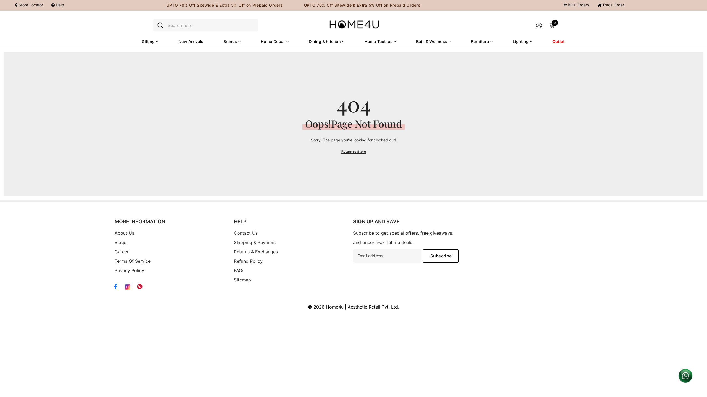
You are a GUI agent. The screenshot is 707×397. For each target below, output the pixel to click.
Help (59, 4)
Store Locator (30, 4)
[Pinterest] (139, 286)
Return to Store (353, 151)
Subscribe (441, 256)
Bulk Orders (578, 4)
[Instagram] (128, 287)
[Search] (205, 25)
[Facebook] (115, 286)
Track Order (612, 4)
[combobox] (210, 25)
